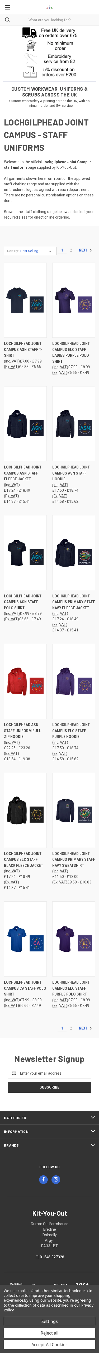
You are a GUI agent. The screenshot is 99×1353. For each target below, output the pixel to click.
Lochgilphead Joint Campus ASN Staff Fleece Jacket (22, 473)
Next (83, 250)
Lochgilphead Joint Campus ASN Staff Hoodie (71, 473)
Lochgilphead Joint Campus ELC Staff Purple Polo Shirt (71, 988)
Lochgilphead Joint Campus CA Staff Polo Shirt (25, 988)
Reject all (49, 1333)
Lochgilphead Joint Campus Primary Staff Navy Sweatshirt (73, 859)
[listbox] (37, 251)
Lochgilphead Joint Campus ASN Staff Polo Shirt (22, 602)
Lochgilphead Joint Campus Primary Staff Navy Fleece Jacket (73, 602)
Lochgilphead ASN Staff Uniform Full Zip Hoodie (22, 730)
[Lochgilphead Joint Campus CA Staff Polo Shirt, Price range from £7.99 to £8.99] (25, 938)
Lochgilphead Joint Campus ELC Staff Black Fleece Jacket (23, 859)
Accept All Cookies (49, 1344)
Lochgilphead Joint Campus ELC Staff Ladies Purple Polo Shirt (71, 352)
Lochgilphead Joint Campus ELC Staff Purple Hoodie (71, 730)
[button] (49, 32)
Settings (49, 1321)
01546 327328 (52, 1257)
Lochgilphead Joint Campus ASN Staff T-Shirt (23, 349)
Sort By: (13, 251)
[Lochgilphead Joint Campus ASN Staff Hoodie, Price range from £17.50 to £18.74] (73, 423)
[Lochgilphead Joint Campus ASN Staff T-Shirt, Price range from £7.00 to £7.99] (25, 300)
